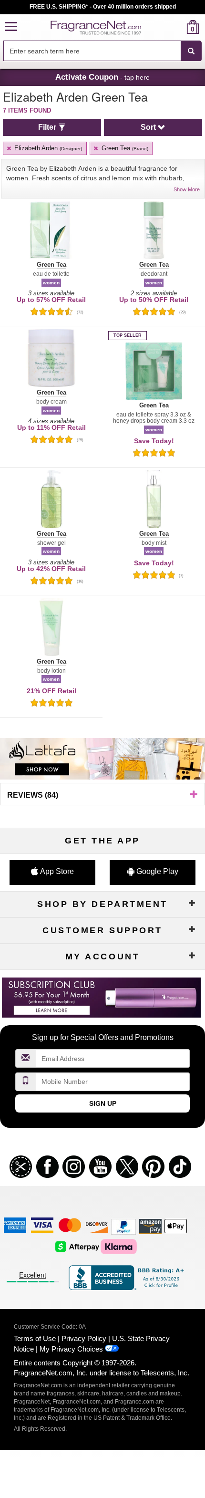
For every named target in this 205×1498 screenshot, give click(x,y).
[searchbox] (92, 51)
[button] (11, 27)
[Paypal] (123, 1226)
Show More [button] (187, 189)
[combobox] (102, 51)
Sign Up (102, 1103)
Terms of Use (35, 1338)
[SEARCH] (191, 51)
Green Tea (124, 148)
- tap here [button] (102, 77)
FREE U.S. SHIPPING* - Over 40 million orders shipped (103, 6)
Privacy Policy (84, 1338)
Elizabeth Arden (47, 148)
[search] (177, 26)
